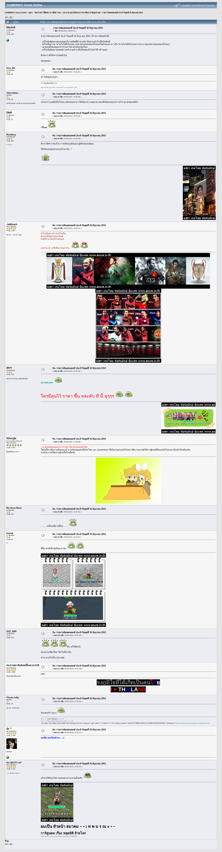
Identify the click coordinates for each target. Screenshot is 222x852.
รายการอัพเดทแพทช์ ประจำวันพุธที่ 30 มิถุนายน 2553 (122, 13)
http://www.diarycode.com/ (57, 721)
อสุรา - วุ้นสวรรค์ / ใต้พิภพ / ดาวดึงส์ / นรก (45, 13)
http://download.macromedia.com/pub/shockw (192, 723)
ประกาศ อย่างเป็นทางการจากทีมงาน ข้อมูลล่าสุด (81, 13)
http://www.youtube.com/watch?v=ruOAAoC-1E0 (59, 87)
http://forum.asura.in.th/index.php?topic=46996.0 (59, 836)
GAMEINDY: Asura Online (16, 13)
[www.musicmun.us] (7, 758)
